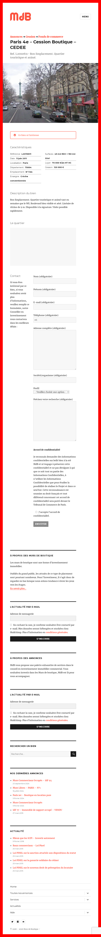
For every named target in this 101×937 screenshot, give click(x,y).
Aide (12, 912)
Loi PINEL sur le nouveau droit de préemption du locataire (43, 867)
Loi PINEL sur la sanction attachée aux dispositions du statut (44, 853)
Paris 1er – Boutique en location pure (32, 795)
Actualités (15, 906)
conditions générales (57, 632)
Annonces (16, 36)
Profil (36, 388)
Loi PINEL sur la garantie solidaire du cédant (36, 860)
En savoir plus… (18, 588)
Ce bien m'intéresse (28, 135)
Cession (30, 36)
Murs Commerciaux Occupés (27, 802)
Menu (85, 16)
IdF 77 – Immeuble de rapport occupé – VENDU (37, 810)
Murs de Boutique (31, 929)
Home (13, 886)
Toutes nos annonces (21, 893)
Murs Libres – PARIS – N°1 (27, 787)
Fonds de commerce (50, 36)
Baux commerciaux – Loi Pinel (29, 845)
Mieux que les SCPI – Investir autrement (34, 838)
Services (14, 899)
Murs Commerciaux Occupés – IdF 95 (32, 780)
